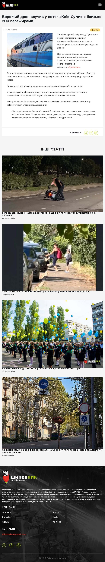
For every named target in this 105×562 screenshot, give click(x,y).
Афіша (5, 522)
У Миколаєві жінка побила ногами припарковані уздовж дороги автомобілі (45, 292)
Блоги (55, 512)
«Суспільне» (74, 67)
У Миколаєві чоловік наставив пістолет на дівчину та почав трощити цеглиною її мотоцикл (49, 214)
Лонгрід (6, 517)
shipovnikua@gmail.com (14, 534)
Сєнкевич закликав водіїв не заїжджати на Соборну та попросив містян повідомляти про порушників (51, 451)
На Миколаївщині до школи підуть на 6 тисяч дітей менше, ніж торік (41, 369)
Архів (55, 517)
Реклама (56, 522)
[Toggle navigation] (100, 4)
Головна (6, 512)
